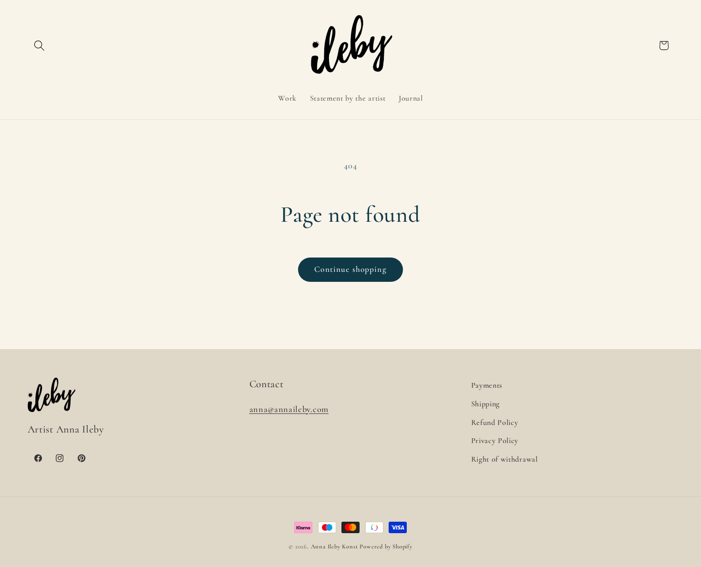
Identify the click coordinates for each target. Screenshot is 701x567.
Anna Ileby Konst (334, 546)
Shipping (485, 404)
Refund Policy (494, 422)
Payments (487, 385)
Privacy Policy (495, 440)
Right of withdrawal (504, 459)
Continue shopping (350, 269)
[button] (40, 45)
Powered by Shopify (386, 546)
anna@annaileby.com (289, 409)
